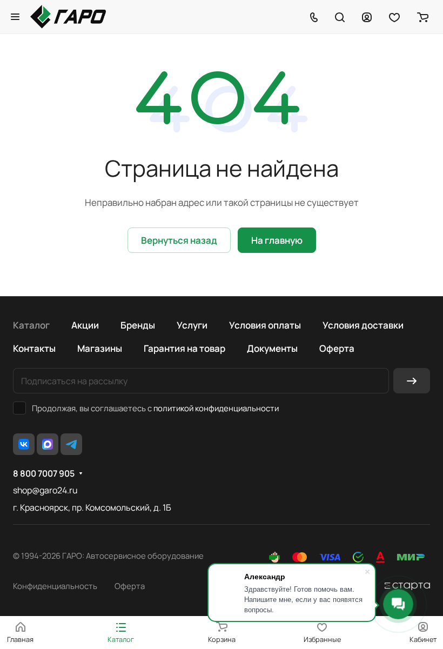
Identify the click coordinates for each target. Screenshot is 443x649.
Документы (272, 348)
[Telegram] (71, 444)
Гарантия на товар (184, 348)
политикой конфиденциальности (216, 408)
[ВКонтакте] (24, 444)
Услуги (192, 325)
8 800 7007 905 (44, 474)
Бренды (137, 325)
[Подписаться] (411, 380)
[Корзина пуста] (422, 16)
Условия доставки (363, 325)
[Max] (47, 444)
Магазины (99, 348)
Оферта (336, 348)
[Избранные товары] (394, 16)
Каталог (31, 325)
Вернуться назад (179, 240)
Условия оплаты (265, 325)
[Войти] (367, 16)
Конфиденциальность (55, 585)
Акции (85, 325)
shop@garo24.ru (45, 490)
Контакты (34, 348)
